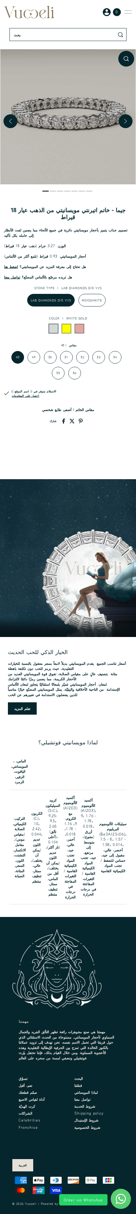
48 (18, 357)
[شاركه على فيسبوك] (63, 421)
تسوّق (23, 1078)
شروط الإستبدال (86, 1119)
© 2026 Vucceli (24, 1204)
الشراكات (25, 1113)
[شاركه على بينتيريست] (80, 421)
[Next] (126, 121)
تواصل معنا (12, 276)
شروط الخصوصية (87, 1127)
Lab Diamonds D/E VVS (51, 300)
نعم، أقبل (25, 1085)
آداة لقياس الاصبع (32, 1099)
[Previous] (10, 121)
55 (58, 373)
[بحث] (120, 34)
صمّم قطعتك (28, 1092)
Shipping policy (89, 1113)
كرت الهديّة (27, 1106)
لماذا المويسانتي (86, 1092)
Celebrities (29, 1119)
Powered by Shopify (56, 1204)
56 (75, 373)
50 (50, 357)
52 (82, 357)
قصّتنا (78, 1085)
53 (99, 357)
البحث (78, 1078)
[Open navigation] (128, 12)
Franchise (28, 1127)
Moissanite (92, 300)
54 (115, 357)
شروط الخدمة (84, 1106)
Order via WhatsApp (83, 1199)
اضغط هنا (11, 266)
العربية (23, 1165)
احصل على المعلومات (25, 396)
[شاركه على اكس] (72, 421)
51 (66, 357)
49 (34, 357)
